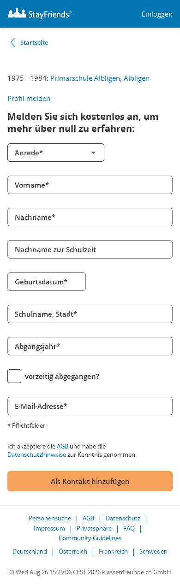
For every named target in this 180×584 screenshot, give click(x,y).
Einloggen (157, 14)
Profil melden (28, 98)
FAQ (129, 528)
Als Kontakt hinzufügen (90, 481)
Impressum (49, 528)
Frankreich (113, 551)
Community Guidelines (90, 538)
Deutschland (29, 551)
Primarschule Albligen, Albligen (100, 78)
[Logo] (39, 13)
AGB (62, 446)
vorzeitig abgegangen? (62, 376)
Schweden (153, 551)
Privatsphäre (94, 528)
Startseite (34, 42)
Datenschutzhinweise (36, 454)
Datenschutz (123, 518)
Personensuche (50, 518)
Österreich (73, 551)
